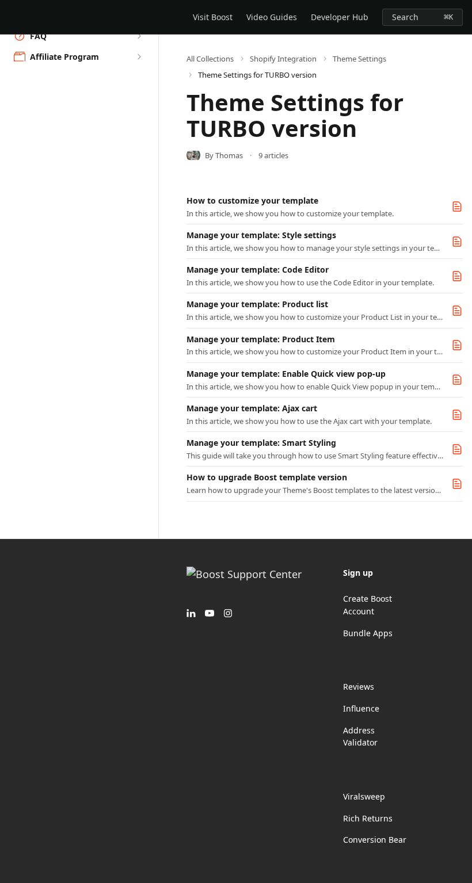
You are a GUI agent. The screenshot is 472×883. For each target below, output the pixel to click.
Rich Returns (368, 818)
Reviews (358, 686)
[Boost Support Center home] (11, 17)
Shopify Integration (283, 58)
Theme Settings (359, 58)
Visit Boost (213, 17)
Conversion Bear (374, 839)
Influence (361, 708)
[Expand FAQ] (139, 36)
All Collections (210, 58)
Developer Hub (339, 17)
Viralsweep (364, 796)
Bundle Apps (368, 633)
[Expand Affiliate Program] (139, 57)
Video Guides (271, 17)
